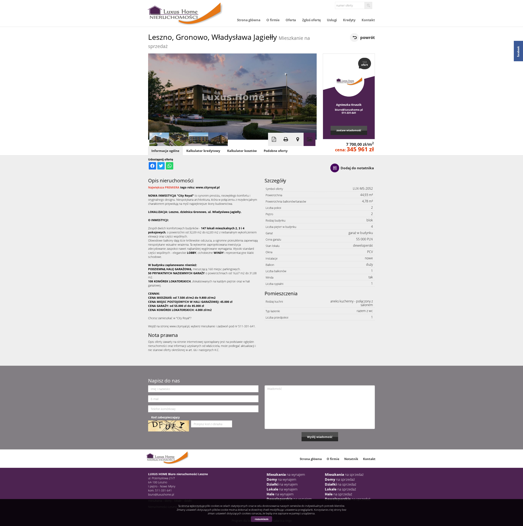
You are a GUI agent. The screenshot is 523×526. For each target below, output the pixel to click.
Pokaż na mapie (298, 139)
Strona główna (248, 20)
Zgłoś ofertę (311, 20)
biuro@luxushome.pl (349, 109)
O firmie (272, 20)
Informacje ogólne (165, 151)
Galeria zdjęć (309, 139)
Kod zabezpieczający (165, 417)
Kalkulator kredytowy (203, 151)
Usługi (332, 20)
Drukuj (286, 139)
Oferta (291, 20)
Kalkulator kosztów (242, 151)
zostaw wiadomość (348, 130)
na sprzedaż (344, 474)
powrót (367, 37)
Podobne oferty (276, 151)
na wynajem (286, 474)
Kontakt (368, 20)
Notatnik (351, 459)
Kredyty (349, 20)
